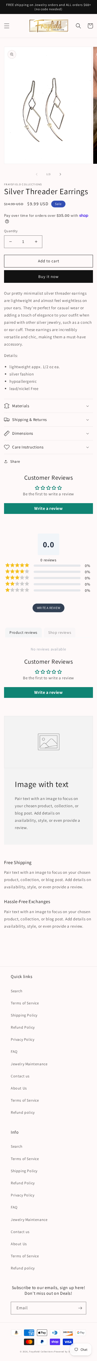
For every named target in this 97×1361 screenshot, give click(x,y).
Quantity (11, 231)
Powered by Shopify (65, 1351)
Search (17, 990)
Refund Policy (23, 1027)
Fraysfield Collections (41, 1351)
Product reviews (23, 632)
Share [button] (15, 461)
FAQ (14, 1051)
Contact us (20, 1076)
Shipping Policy (24, 1015)
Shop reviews (59, 632)
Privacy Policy (22, 1039)
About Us (19, 1088)
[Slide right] (60, 174)
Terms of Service (25, 1003)
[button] (7, 26)
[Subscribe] (80, 1308)
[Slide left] (37, 174)
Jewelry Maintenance (29, 1063)
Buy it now (48, 276)
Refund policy (23, 1112)
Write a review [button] (48, 508)
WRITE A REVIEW (48, 608)
